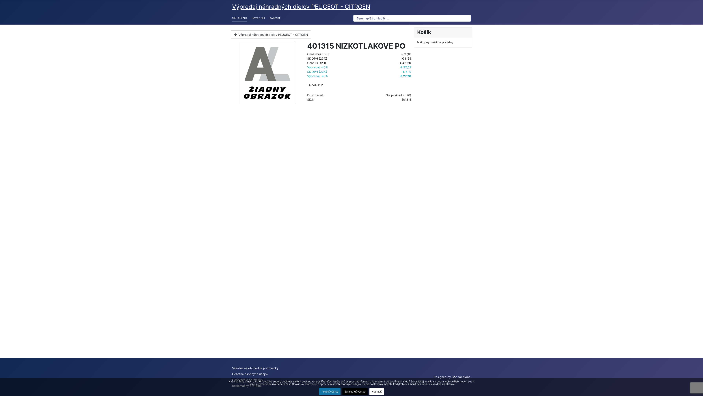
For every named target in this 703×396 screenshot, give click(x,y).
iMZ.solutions (461, 377)
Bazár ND (258, 18)
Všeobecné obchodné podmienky (255, 368)
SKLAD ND (239, 18)
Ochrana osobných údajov (250, 374)
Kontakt (274, 18)
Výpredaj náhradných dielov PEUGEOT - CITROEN (272, 34)
